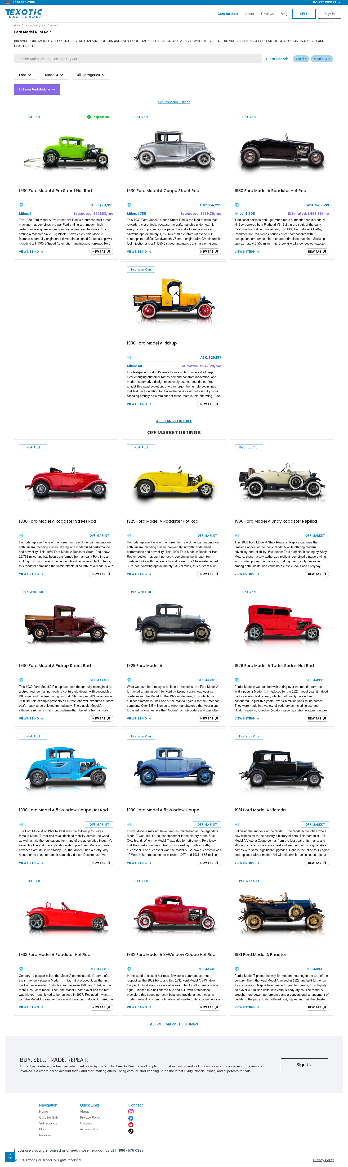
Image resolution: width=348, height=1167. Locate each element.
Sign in (330, 14)
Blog (284, 14)
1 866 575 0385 (24, 2)
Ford (300, 58)
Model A (321, 58)
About (249, 14)
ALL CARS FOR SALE (174, 421)
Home (17, 25)
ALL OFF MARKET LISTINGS (174, 1024)
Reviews (267, 14)
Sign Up (304, 1065)
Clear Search (277, 58)
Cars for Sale (31, 25)
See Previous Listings (174, 102)
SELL (304, 14)
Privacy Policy (323, 1160)
